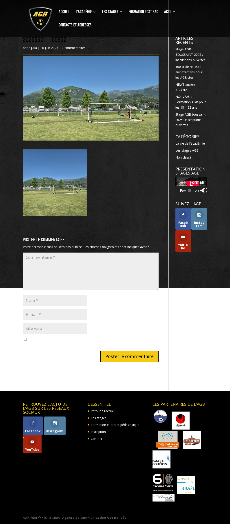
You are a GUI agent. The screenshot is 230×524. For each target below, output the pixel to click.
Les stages (110, 12)
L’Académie (84, 12)
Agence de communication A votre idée (94, 517)
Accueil (64, 12)
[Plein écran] (205, 190)
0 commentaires (74, 48)
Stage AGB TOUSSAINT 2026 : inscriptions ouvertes (190, 54)
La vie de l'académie (190, 143)
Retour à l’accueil (103, 411)
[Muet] (202, 190)
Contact (96, 439)
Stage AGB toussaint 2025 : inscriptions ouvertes (190, 119)
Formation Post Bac (143, 12)
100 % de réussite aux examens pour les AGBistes (188, 72)
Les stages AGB (187, 150)
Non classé (183, 157)
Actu (167, 12)
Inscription (98, 432)
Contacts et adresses (75, 25)
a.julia (33, 48)
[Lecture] (181, 190)
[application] (191, 186)
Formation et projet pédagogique (115, 425)
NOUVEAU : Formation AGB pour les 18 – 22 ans (190, 102)
